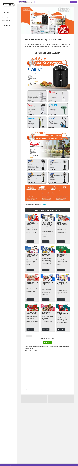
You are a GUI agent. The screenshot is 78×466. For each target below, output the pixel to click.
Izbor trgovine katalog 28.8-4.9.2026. (32, 283)
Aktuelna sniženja (38, 389)
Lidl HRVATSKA (7, 25)
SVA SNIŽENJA (47, 342)
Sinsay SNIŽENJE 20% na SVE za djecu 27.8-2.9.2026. (32, 255)
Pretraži (73, 1)
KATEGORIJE (6, 17)
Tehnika (47, 389)
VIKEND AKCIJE (7, 20)
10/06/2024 (27, 389)
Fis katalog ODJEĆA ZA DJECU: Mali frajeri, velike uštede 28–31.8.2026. (62, 284)
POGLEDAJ (30, 241)
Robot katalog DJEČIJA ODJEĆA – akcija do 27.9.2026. (62, 223)
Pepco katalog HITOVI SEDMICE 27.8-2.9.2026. (47, 283)
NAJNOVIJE (6, 12)
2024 (34, 389)
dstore (44, 389)
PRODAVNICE (7, 15)
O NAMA (4, 28)
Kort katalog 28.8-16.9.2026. (46, 313)
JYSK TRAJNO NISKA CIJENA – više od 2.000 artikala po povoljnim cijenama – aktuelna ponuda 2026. (47, 225)
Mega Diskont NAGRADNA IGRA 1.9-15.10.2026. (62, 313)
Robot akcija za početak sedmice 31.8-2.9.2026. (32, 223)
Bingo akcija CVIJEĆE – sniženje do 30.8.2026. (62, 255)
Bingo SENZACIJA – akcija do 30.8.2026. (32, 313)
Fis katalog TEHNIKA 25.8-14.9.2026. (47, 255)
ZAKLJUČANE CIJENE (8, 22)
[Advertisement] (47, 369)
